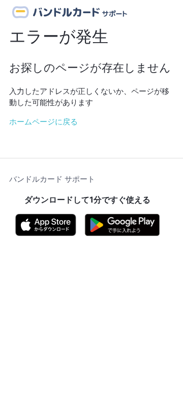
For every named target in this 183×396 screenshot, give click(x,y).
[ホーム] (70, 12)
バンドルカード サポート (52, 179)
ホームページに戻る (43, 121)
